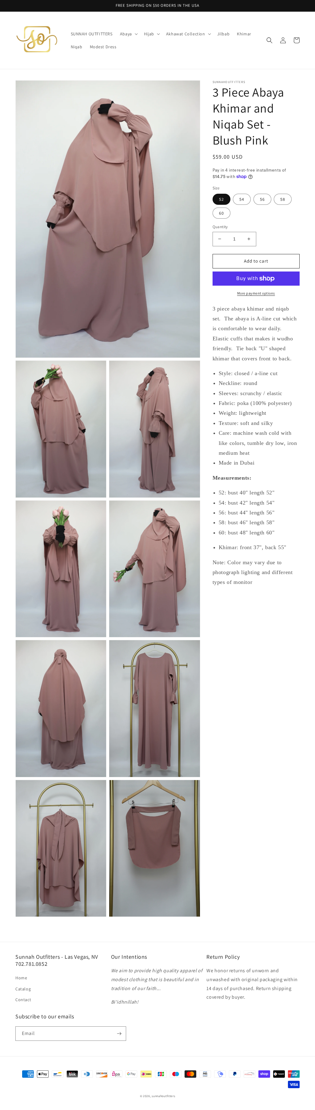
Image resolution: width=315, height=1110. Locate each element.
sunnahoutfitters (163, 1096)
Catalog (23, 989)
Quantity (220, 226)
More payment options (256, 293)
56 (262, 199)
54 (241, 199)
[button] (128, 33)
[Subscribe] (119, 1033)
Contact (23, 999)
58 (282, 199)
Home (21, 978)
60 (221, 213)
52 (221, 199)
